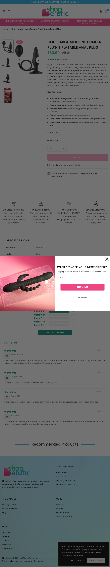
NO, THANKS (82, 297)
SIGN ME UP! (82, 287)
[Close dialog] (107, 259)
